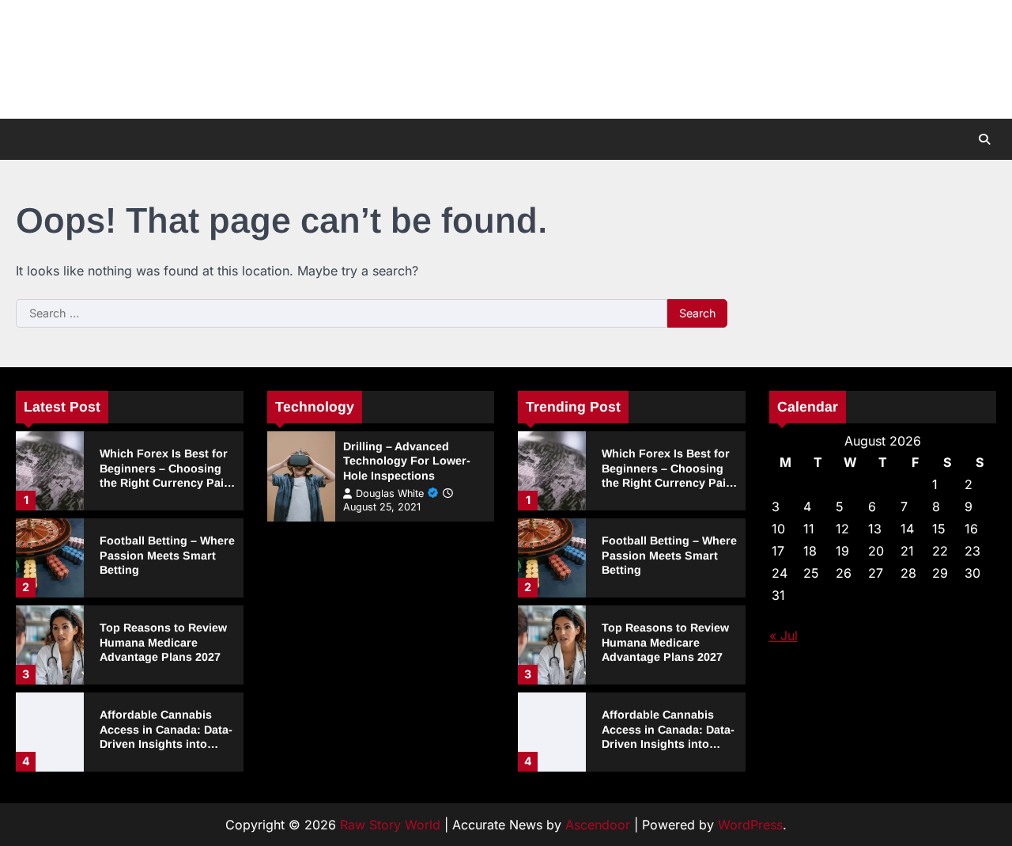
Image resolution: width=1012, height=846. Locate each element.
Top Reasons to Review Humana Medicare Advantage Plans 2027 (163, 642)
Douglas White (390, 493)
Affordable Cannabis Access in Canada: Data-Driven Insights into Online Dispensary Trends (166, 744)
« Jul (783, 635)
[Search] (984, 139)
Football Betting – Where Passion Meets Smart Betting (167, 555)
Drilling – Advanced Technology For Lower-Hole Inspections (406, 461)
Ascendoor (597, 825)
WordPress (750, 825)
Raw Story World (390, 825)
